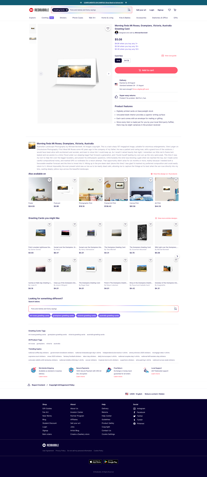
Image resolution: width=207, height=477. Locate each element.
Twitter (140, 416)
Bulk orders (47, 434)
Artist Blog (74, 430)
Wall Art (92, 18)
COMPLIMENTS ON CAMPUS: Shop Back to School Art (103, 2)
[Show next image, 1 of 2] (109, 74)
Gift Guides (47, 408)
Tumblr (140, 420)
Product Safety (108, 423)
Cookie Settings (108, 434)
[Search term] (129, 10)
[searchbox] (103, 309)
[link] (39, 315)
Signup (45, 430)
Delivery (105, 408)
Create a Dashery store (79, 434)
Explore (32, 18)
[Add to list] (108, 28)
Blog (44, 419)
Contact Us (106, 430)
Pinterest (140, 423)
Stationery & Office (160, 18)
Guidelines (106, 419)
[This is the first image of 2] (41, 74)
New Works (47, 416)
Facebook (141, 412)
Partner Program (77, 416)
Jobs (72, 427)
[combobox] (91, 10)
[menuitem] (32, 18)
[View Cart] (175, 10)
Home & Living (107, 18)
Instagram (141, 408)
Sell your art (75, 423)
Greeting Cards (34, 331)
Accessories (141, 18)
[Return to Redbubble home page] (39, 10)
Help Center (107, 416)
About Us (74, 408)
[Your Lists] (169, 10)
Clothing (47, 18)
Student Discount (49, 423)
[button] (103, 2)
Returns (105, 412)
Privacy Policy (61, 451)
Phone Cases (77, 18)
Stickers (63, 18)
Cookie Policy (98, 451)
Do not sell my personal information (79, 451)
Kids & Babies (124, 18)
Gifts (176, 18)
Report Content (38, 385)
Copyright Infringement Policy (61, 385)
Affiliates (74, 419)
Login (44, 427)
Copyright (106, 427)
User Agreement (48, 451)
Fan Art (45, 412)
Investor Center (76, 412)
